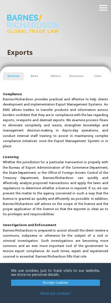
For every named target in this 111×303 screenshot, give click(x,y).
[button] (13, 76)
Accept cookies (55, 282)
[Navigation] (103, 8)
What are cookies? (55, 293)
